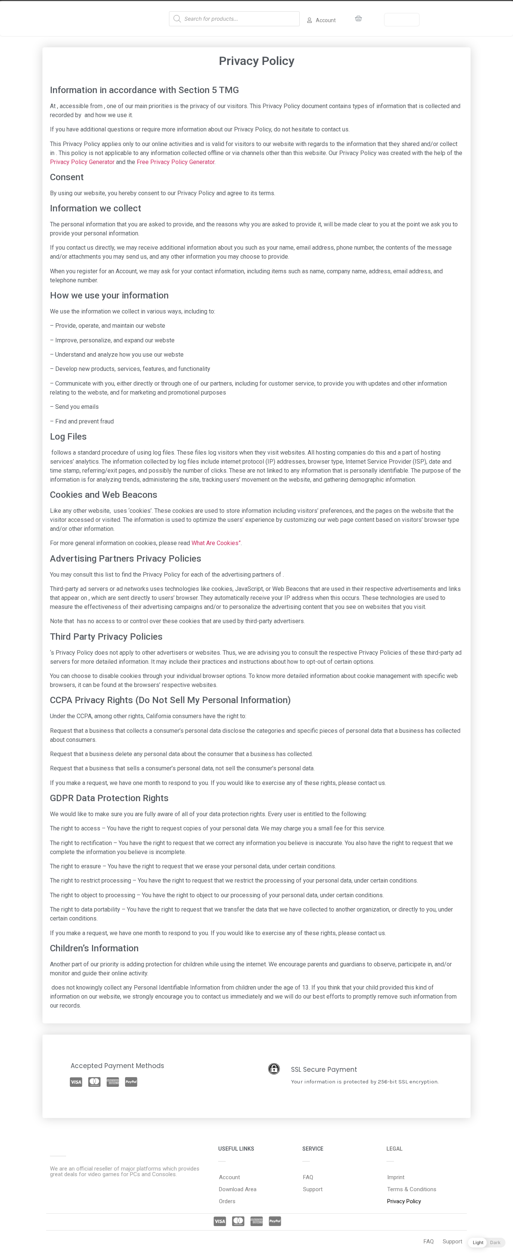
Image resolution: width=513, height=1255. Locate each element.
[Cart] (358, 19)
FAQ (308, 1177)
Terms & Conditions (411, 1189)
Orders (227, 1201)
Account (229, 1177)
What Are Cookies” (216, 543)
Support (313, 1189)
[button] (402, 20)
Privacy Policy (404, 1201)
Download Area (237, 1189)
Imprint (395, 1177)
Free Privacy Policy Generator (175, 162)
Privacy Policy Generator (82, 162)
